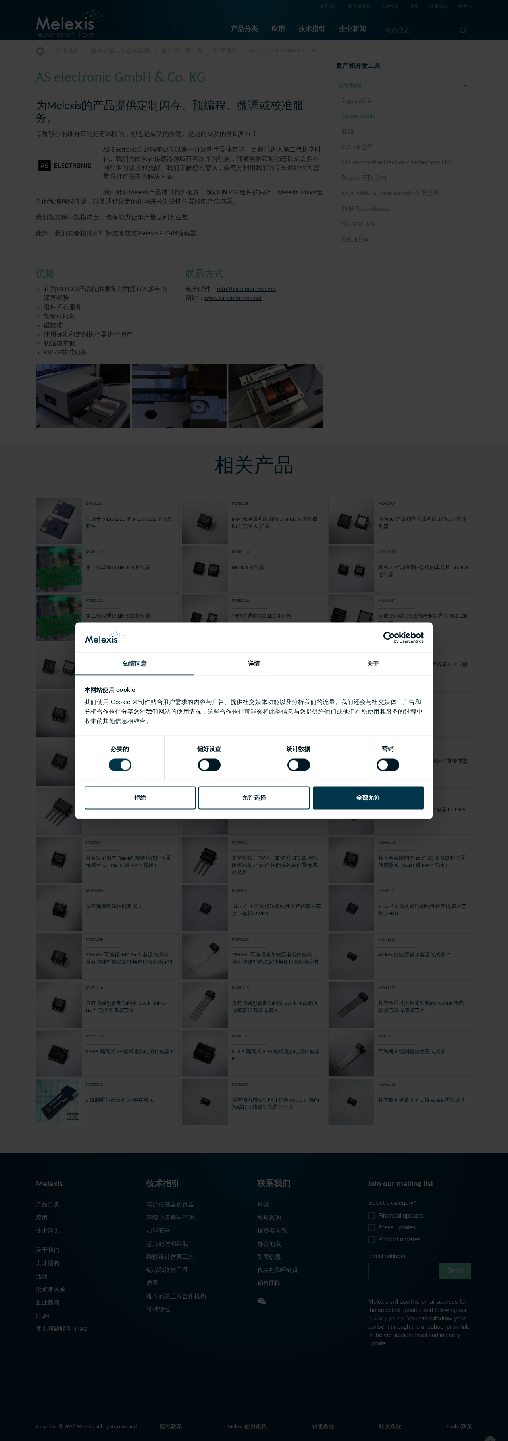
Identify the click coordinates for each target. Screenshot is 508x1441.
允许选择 (254, 798)
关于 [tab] (373, 663)
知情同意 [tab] (135, 663)
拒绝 (140, 798)
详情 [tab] (254, 663)
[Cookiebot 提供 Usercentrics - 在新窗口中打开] (389, 637)
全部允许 (368, 798)
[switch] (209, 764)
